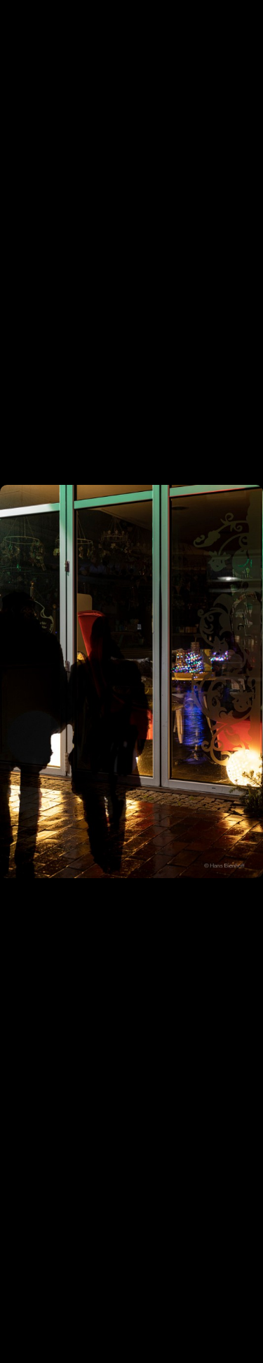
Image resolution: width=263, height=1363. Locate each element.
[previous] (24, 660)
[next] (238, 660)
